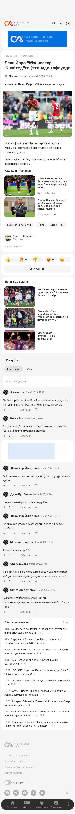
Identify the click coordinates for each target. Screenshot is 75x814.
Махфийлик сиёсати (15, 761)
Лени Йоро (57, 224)
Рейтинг (11, 369)
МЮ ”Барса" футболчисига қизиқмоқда (46, 335)
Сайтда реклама (13, 773)
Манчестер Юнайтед (19, 224)
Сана (30, 369)
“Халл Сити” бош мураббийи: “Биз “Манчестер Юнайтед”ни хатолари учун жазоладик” (53, 315)
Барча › (67, 622)
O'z (60, 23)
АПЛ (41, 224)
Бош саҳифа (10, 55)
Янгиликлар (27, 55)
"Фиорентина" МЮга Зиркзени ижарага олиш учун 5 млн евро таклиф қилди (52, 182)
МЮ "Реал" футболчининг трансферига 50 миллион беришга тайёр (53, 292)
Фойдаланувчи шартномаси (19, 767)
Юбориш (25, 409)
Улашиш (40, 269)
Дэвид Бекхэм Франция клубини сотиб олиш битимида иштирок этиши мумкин (52, 204)
